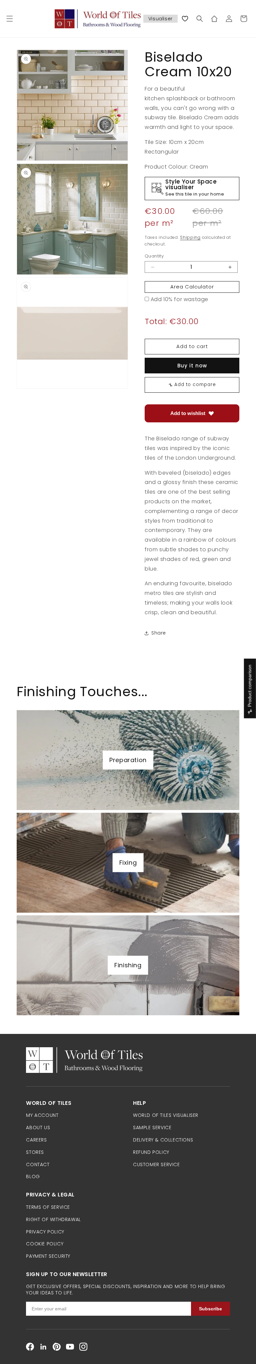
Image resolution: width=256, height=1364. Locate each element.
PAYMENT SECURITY (48, 1256)
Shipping (190, 237)
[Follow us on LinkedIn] (43, 1347)
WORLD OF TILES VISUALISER (165, 1115)
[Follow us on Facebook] (30, 1347)
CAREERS (36, 1140)
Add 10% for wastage (179, 299)
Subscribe (210, 1308)
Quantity (154, 256)
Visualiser (160, 18)
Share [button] (158, 633)
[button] (9, 18)
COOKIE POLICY (44, 1243)
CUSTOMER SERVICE (156, 1164)
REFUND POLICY (151, 1152)
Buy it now (192, 365)
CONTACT (37, 1164)
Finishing (127, 965)
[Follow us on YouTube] (70, 1347)
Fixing (128, 862)
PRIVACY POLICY (45, 1231)
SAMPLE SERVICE (152, 1127)
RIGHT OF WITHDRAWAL (53, 1219)
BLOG (33, 1176)
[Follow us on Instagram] (83, 1347)
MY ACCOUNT (42, 1115)
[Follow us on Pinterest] (57, 1347)
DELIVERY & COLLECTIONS (163, 1140)
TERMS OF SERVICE (48, 1207)
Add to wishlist (187, 413)
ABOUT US (38, 1127)
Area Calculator (192, 286)
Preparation (128, 760)
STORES (35, 1152)
